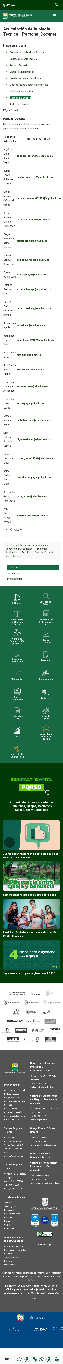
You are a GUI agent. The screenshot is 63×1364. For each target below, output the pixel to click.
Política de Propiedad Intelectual (38, 1276)
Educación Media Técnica (23, 58)
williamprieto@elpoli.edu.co (32, 515)
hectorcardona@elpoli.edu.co (34, 308)
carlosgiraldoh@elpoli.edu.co (33, 219)
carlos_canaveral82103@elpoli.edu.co (39, 198)
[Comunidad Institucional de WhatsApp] (19, 1359)
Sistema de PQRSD (12, 1257)
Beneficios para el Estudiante (25, 78)
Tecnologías (13, 573)
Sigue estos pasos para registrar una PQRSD (29, 973)
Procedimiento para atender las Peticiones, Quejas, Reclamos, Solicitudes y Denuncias (31, 806)
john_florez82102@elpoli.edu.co (35, 340)
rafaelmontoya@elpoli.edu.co (34, 477)
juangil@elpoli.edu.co (29, 354)
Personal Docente (20, 97)
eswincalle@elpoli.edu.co (31, 274)
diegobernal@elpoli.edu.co (32, 240)
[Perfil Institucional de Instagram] (34, 1359)
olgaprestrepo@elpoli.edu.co (33, 439)
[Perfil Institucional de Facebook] (26, 1359)
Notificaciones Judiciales (15, 1250)
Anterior (17, 529)
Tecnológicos (10, 1206)
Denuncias (8, 1254)
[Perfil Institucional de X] (41, 1359)
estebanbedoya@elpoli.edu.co (34, 289)
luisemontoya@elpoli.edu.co (33, 386)
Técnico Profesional (20, 65)
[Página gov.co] (9, 4)
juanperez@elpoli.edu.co (31, 369)
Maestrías (8, 1217)
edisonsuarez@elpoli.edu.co (33, 259)
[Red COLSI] (50, 1039)
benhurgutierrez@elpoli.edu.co (35, 177)
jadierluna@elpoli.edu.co (31, 325)
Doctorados (9, 1221)
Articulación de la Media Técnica (27, 52)
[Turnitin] (32, 1039)
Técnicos (14, 567)
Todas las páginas (19, 104)
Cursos (7, 1225)
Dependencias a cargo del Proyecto (29, 84)
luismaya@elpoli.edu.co (30, 403)
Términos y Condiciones (13, 1273)
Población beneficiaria (21, 91)
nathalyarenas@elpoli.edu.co (33, 420)
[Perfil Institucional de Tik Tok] (48, 1359)
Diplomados (9, 1229)
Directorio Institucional (14, 1246)
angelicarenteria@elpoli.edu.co (35, 155)
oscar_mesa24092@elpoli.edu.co (36, 458)
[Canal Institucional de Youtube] (56, 1359)
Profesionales (14, 578)
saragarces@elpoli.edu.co (32, 496)
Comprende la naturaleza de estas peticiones (29, 894)
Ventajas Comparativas (22, 71)
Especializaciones (12, 1214)
